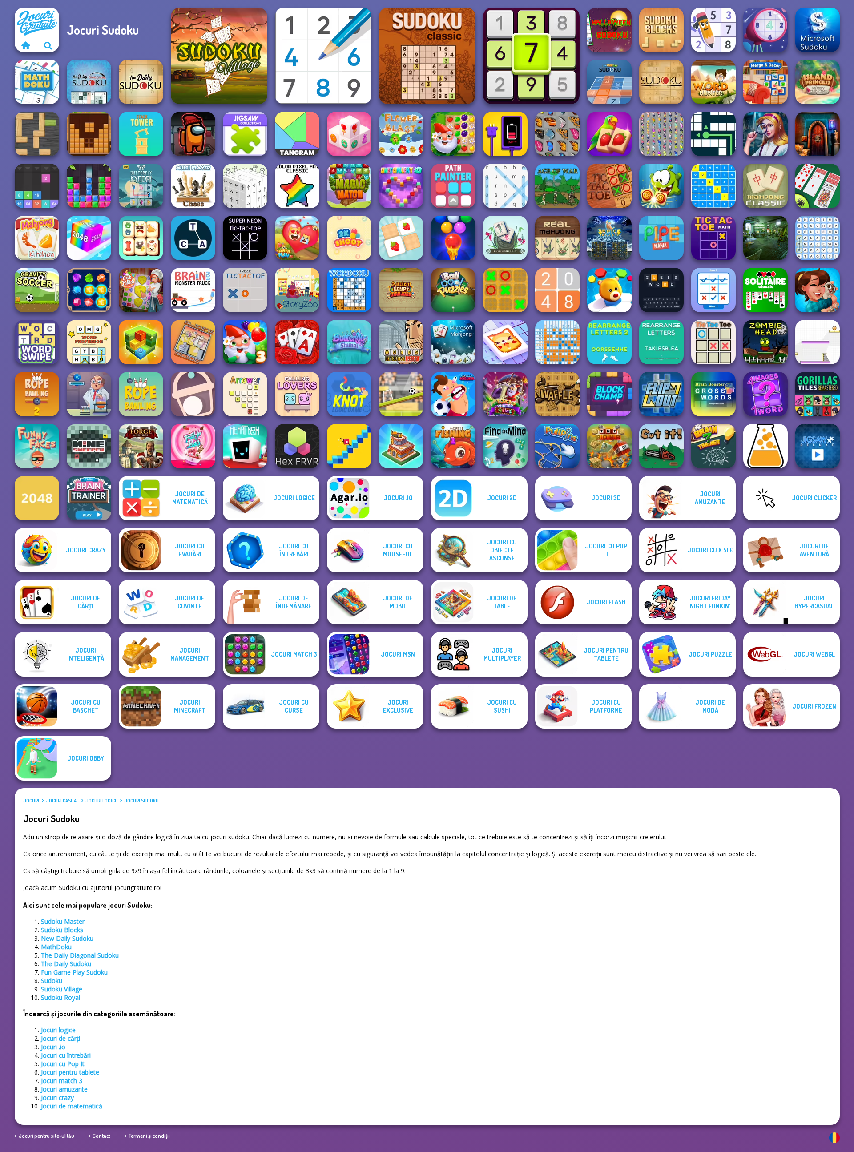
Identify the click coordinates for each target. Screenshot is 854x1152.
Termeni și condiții (149, 1135)
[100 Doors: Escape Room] (817, 134)
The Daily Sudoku (66, 963)
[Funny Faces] (37, 446)
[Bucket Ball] (193, 394)
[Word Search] (505, 186)
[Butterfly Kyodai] (557, 134)
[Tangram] (297, 134)
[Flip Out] (661, 394)
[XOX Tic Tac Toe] (505, 290)
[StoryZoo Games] (297, 290)
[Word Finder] (817, 238)
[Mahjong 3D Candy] (349, 134)
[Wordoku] (349, 290)
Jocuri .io (53, 1047)
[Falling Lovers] (297, 394)
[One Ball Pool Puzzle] (453, 290)
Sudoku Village (61, 989)
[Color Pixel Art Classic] (297, 186)
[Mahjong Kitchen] (37, 238)
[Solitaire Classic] (765, 290)
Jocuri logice (101, 801)
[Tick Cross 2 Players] (713, 290)
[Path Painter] (453, 186)
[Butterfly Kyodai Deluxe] (661, 134)
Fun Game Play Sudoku (74, 972)
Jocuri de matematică (71, 1106)
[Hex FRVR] (297, 446)
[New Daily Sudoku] (765, 30)
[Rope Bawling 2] (37, 394)
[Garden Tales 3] (245, 342)
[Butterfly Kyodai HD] (141, 186)
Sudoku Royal (60, 997)
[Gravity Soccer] (37, 290)
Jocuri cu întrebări (66, 1055)
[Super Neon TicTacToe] (245, 238)
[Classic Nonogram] (557, 342)
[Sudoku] (661, 82)
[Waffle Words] (557, 394)
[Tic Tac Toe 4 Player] (713, 342)
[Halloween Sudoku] (609, 30)
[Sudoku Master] (713, 30)
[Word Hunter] (713, 82)
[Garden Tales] (453, 134)
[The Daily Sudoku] (141, 82)
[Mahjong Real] (557, 238)
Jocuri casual (62, 801)
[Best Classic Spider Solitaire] (817, 186)
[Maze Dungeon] (713, 134)
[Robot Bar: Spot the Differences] (765, 238)
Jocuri (31, 801)
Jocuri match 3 (61, 1080)
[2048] (37, 498)
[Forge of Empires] (141, 446)
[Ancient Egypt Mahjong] (401, 290)
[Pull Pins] (557, 446)
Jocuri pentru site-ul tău (46, 1135)
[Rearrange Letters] (661, 342)
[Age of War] (557, 186)
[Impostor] (193, 134)
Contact (101, 1135)
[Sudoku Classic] (427, 56)
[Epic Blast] (609, 238)
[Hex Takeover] (609, 290)
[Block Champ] (609, 394)
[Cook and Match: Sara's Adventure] (141, 290)
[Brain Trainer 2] (713, 446)
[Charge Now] (505, 134)
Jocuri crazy (57, 1097)
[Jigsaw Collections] (245, 134)
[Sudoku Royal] (323, 56)
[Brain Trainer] (89, 498)
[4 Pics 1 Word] (765, 394)
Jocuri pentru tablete (70, 1072)
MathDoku (56, 947)
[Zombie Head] (765, 342)
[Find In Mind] (505, 446)
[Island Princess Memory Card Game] (817, 82)
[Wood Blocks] (89, 134)
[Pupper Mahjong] (141, 238)
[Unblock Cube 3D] (245, 186)
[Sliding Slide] (193, 342)
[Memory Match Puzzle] (401, 238)
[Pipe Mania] (661, 238)
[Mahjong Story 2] (817, 290)
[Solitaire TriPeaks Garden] (297, 342)
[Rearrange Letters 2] (609, 342)
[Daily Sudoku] (531, 56)
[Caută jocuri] (48, 45)
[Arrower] (245, 394)
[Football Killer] (453, 394)
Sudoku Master (63, 921)
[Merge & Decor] (765, 82)
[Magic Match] (349, 186)
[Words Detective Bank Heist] (401, 342)
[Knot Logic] (349, 394)
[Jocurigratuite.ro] (26, 45)
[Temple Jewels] (89, 290)
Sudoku (51, 980)
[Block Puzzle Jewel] (89, 186)
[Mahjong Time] (505, 238)
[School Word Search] (713, 186)
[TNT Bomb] (609, 446)
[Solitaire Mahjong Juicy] (609, 134)
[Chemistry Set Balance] (89, 394)
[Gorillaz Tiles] (817, 394)
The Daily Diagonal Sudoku (80, 955)
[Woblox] (37, 134)
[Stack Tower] (141, 134)
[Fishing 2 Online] (453, 446)
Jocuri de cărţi (60, 1038)
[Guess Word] (661, 290)
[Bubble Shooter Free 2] (453, 238)
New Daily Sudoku (67, 938)
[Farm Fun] (297, 238)
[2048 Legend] (557, 290)
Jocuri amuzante (64, 1089)
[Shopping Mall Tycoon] (401, 446)
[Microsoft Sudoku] (817, 30)
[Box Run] (141, 342)
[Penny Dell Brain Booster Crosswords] (713, 394)
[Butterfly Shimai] (349, 342)
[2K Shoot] (349, 238)
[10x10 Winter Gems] (505, 394)
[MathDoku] (37, 82)
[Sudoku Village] (219, 56)
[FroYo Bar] (193, 446)
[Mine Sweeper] (89, 446)
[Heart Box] (245, 446)
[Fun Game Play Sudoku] (609, 82)
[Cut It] (661, 446)
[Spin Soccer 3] (817, 342)
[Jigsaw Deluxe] (817, 446)
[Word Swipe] (37, 342)
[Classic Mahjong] (765, 186)
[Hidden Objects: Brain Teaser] (765, 134)
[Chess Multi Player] (193, 186)
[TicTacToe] (609, 186)
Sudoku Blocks (62, 930)
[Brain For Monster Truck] (193, 290)
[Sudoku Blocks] (661, 30)
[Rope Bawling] (141, 394)
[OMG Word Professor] (89, 342)
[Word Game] (193, 238)
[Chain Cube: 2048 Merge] (89, 238)
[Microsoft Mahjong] (453, 342)
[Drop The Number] (37, 186)
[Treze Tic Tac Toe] (245, 290)
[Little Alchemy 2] (765, 446)
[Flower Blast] (401, 134)
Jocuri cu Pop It (63, 1063)
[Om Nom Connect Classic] (661, 186)
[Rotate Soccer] (401, 394)
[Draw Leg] (349, 446)
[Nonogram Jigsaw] (505, 342)
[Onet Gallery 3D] (401, 186)
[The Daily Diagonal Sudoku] (89, 82)
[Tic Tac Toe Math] (713, 238)
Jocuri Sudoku (141, 801)
